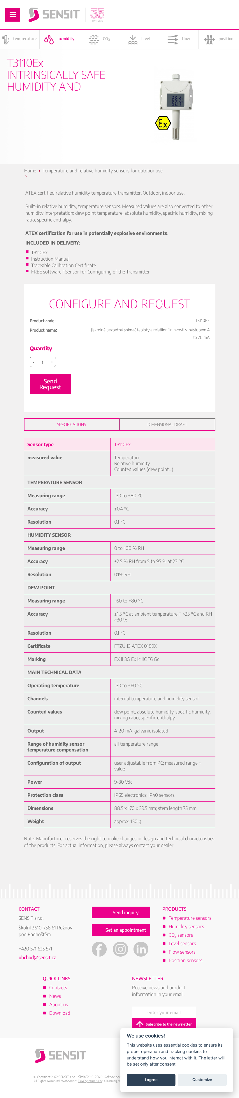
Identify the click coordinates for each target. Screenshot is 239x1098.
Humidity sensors (186, 926)
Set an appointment (126, 930)
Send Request (50, 383)
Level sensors (182, 943)
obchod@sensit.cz (37, 957)
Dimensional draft (167, 424)
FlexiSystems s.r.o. (90, 1081)
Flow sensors (182, 952)
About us (58, 1004)
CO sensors (181, 935)
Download (59, 1013)
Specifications (71, 424)
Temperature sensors (190, 918)
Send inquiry (126, 912)
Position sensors (185, 960)
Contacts (58, 987)
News (55, 996)
